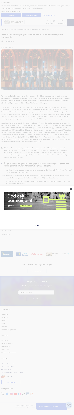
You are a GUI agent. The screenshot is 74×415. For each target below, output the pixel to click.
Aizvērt (37, 225)
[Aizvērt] (71, 189)
